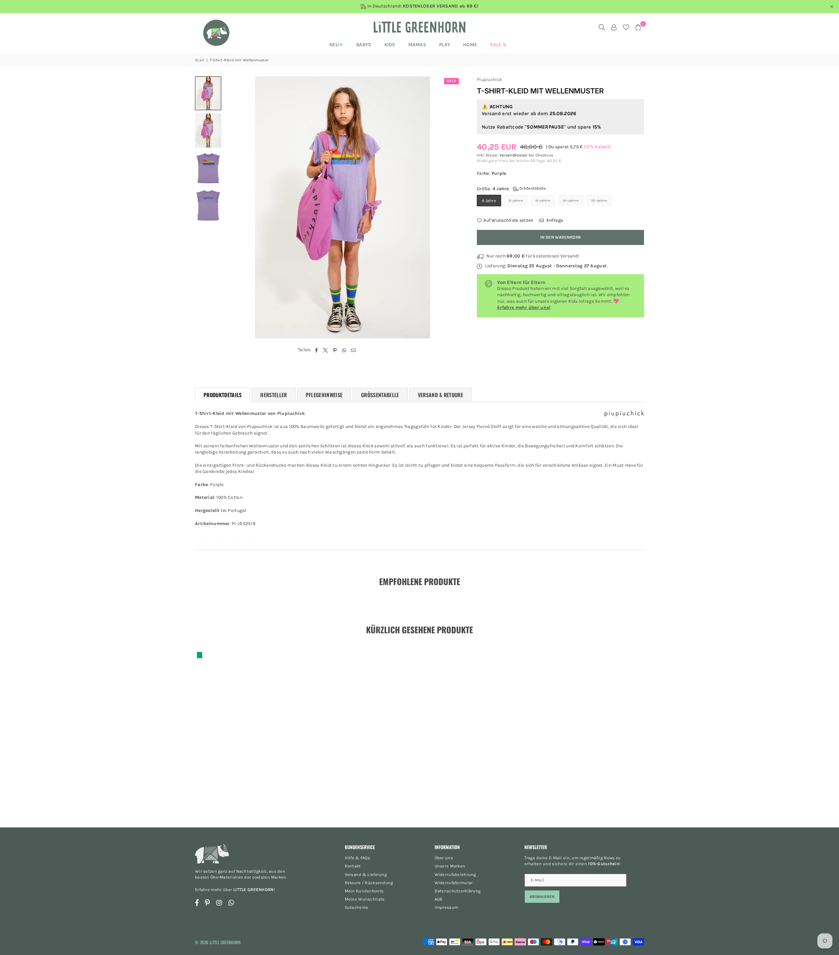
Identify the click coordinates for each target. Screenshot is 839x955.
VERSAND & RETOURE (440, 395)
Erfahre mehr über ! (235, 889)
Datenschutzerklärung (458, 890)
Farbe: (491, 173)
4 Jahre (489, 200)
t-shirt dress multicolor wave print (225, 536)
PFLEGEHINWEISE (324, 395)
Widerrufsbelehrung (455, 874)
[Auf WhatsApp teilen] (344, 350)
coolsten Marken (269, 877)
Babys (363, 45)
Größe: (511, 189)
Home (470, 45)
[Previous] (233, 207)
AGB (438, 899)
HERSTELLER (273, 395)
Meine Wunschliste (365, 899)
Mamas (417, 45)
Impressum (447, 907)
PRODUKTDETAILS (223, 395)
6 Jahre (516, 200)
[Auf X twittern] (325, 350)
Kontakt (353, 866)
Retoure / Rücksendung (369, 882)
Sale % (498, 45)
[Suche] (602, 27)
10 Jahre (571, 200)
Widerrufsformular (454, 882)
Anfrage (554, 220)
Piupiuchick (489, 79)
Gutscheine (356, 907)
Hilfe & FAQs (357, 857)
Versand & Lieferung (366, 874)
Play (444, 45)
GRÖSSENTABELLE (380, 395)
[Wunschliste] (626, 27)
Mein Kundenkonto (364, 890)
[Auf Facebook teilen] (316, 350)
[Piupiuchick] (624, 414)
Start (200, 60)
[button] (638, 27)
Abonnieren (542, 896)
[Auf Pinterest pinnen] (335, 350)
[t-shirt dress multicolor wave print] (208, 93)
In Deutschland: (422, 6)
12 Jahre (599, 200)
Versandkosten (513, 155)
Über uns (444, 857)
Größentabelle (532, 188)
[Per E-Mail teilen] (353, 350)
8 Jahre (543, 200)
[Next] (451, 207)
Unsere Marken (450, 866)
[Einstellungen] (614, 27)
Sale (451, 81)
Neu (334, 45)
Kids (389, 45)
